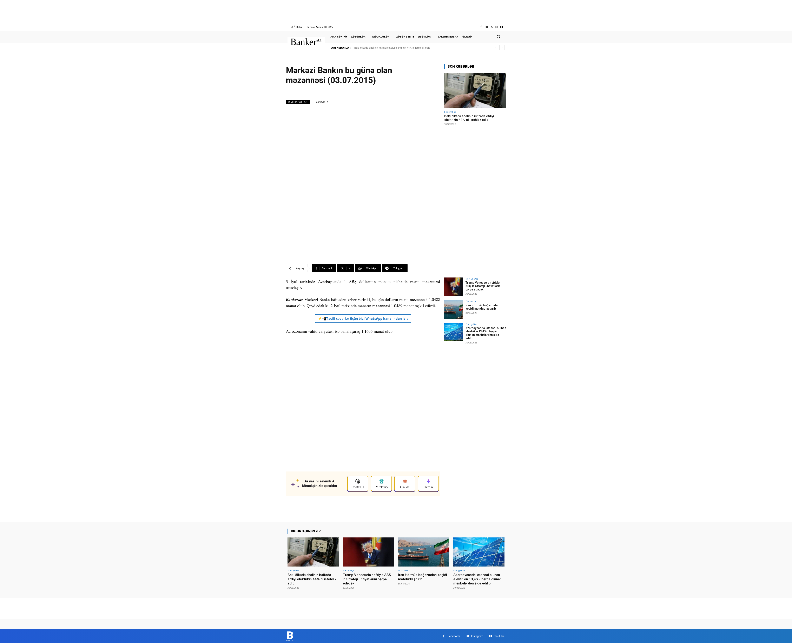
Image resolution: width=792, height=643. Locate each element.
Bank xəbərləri (298, 102)
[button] (498, 37)
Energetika (450, 112)
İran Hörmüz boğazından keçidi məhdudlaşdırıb (482, 307)
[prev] (495, 47)
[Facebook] (481, 27)
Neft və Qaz (472, 278)
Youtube (499, 636)
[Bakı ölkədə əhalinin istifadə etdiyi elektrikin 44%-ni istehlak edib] (475, 90)
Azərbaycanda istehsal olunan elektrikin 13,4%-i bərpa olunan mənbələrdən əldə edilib (486, 333)
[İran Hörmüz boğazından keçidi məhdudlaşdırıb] (453, 309)
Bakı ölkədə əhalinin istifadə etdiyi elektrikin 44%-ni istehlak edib (392, 47)
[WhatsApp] (496, 27)
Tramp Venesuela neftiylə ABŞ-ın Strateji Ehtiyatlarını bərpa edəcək (483, 286)
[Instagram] (486, 27)
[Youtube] (501, 27)
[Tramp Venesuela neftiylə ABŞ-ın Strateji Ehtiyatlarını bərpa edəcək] (453, 286)
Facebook (454, 636)
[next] (501, 47)
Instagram (477, 636)
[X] (491, 27)
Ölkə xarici (471, 301)
